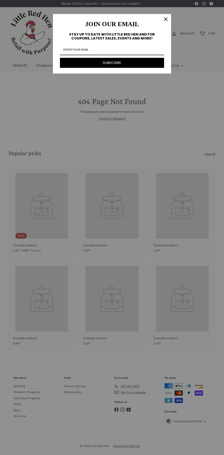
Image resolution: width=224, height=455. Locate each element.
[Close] (166, 19)
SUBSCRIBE (112, 62)
